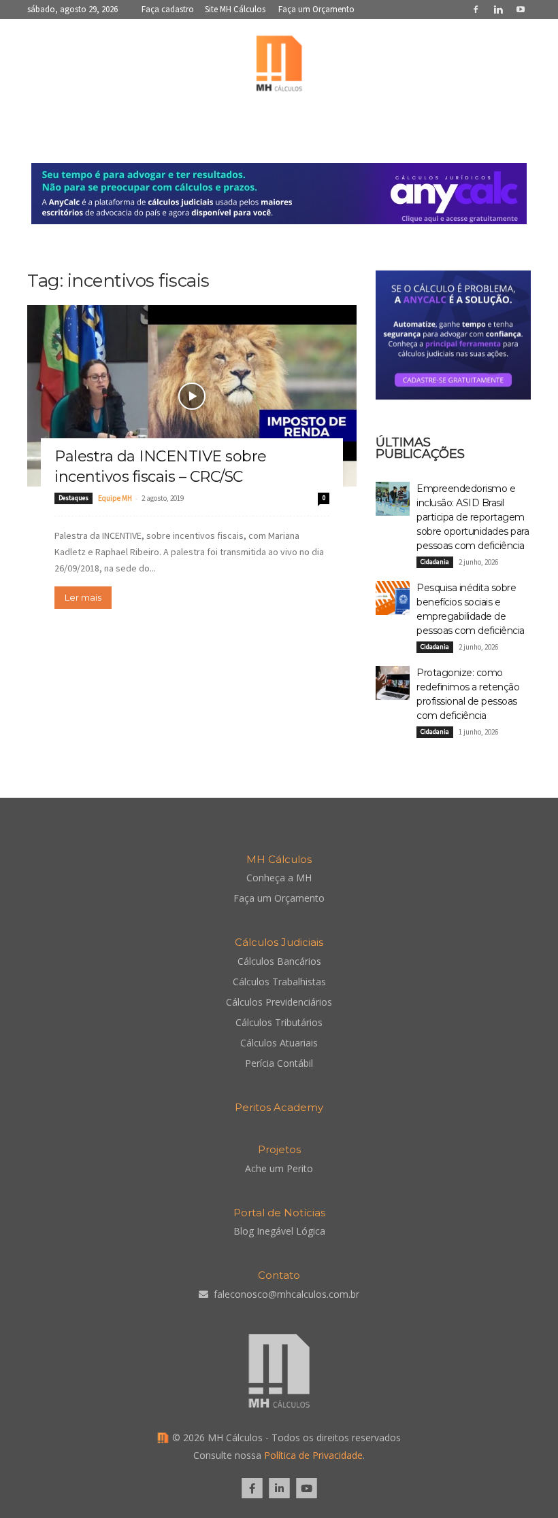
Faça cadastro (168, 9)
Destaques (73, 497)
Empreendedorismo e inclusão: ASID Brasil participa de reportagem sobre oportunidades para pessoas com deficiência (472, 517)
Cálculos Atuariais (279, 1042)
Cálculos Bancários (279, 961)
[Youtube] (520, 9)
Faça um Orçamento (316, 9)
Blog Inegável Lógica (279, 1230)
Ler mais (83, 597)
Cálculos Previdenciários (279, 1001)
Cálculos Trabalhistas (279, 981)
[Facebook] (475, 9)
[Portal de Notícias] (279, 66)
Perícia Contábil (279, 1063)
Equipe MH (115, 498)
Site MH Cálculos (235, 9)
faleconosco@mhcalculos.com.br (286, 1294)
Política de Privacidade (313, 1455)
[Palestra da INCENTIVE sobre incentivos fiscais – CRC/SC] (192, 396)
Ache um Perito (279, 1168)
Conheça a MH (279, 877)
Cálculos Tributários (279, 1022)
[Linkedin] (498, 9)
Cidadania (435, 561)
